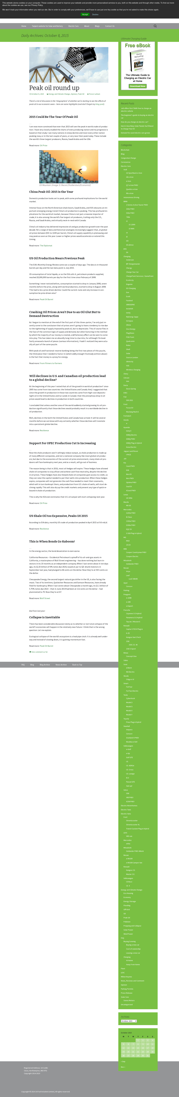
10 (148, 1044)
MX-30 (128, 505)
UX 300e (129, 498)
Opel (125, 583)
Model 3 (129, 702)
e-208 (128, 602)
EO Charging (131, 288)
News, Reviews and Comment (132, 981)
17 (148, 1048)
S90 (127, 793)
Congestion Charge (128, 158)
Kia (125, 463)
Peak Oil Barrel (46, 299)
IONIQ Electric (131, 435)
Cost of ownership (133, 949)
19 (123, 1052)
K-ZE (128, 633)
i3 (127, 221)
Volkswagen (128, 746)
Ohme (128, 325)
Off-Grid (127, 909)
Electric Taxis (126, 809)
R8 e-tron (129, 193)
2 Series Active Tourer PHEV (137, 205)
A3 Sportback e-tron (134, 173)
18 (152, 1048)
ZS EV (128, 545)
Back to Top (77, 664)
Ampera (129, 729)
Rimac (126, 653)
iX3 (127, 241)
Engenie (129, 284)
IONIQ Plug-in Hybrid (134, 443)
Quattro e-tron (132, 189)
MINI (125, 549)
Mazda (126, 502)
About (86, 26)
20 (128, 1052)
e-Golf (128, 749)
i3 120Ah (132, 224)
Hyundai (127, 427)
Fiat (125, 397)
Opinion (74, 94)
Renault (126, 625)
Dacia (126, 385)
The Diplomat (46, 245)
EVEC (125, 393)
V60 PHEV (129, 797)
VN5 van (129, 836)
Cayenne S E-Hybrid (133, 613)
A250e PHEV (130, 513)
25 (152, 1052)
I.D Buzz (129, 881)
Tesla (126, 695)
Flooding (127, 905)
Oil (125, 913)
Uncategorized (127, 1004)
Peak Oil (81, 94)
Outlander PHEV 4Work (135, 851)
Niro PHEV (130, 478)
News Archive (61, 664)
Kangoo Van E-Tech (133, 637)
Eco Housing (128, 893)
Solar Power (128, 930)
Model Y (129, 714)
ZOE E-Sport (131, 649)
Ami (127, 381)
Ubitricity (129, 361)
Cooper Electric (132, 556)
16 (143, 1048)
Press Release (126, 993)
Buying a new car (132, 945)
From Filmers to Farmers (51, 363)
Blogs (97, 26)
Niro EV (129, 474)
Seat (125, 664)
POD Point (130, 337)
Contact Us (110, 26)
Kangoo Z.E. (130, 870)
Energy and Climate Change (59, 94)
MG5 (128, 541)
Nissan (126, 568)
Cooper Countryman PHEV (136, 552)
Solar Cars (125, 997)
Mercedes (128, 509)
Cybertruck (130, 698)
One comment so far (40, 652)
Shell (128, 349)
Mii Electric (130, 672)
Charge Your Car (132, 272)
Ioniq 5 (128, 431)
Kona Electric (131, 447)
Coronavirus (125, 162)
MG (125, 537)
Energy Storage (130, 901)
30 (143, 1055)
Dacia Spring (131, 388)
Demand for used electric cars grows (135, 133)
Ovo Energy (130, 329)
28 (133, 1055)
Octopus (129, 321)
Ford (125, 404)
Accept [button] (85, 14)
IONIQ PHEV (130, 439)
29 (138, 1055)
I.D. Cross (129, 769)
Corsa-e (129, 586)
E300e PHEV (130, 525)
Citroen (126, 378)
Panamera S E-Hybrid (134, 617)
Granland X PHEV (132, 738)
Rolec (128, 345)
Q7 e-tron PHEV (132, 185)
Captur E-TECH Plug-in (134, 629)
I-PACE (128, 454)
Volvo (126, 790)
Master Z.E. (130, 874)
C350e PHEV (130, 521)
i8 (127, 237)
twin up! (129, 786)
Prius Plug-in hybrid (133, 722)
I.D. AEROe (130, 765)
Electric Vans (126, 814)
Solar (128, 353)
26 (123, 1055)
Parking (126, 590)
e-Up (128, 753)
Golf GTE (129, 757)
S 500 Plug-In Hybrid (134, 533)
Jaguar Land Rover (131, 451)
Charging (127, 256)
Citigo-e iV (130, 679)
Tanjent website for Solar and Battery (47, 26)
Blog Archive (45, 664)
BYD (125, 249)
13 (128, 1048)
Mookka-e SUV (131, 742)
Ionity (128, 313)
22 (138, 1052)
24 (148, 1052)
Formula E (127, 416)
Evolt (128, 296)
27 (128, 1055)
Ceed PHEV (130, 466)
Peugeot (127, 594)
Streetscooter (132, 820)
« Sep (123, 1061)
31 (148, 1055)
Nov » (123, 1067)
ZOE (127, 641)
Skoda (126, 676)
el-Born (129, 668)
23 (143, 1052)
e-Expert (129, 606)
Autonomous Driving (131, 197)
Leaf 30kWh (133, 579)
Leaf (128, 575)
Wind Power (128, 934)
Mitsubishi (127, 560)
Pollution (127, 922)
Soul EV (129, 486)
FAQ (122, 938)
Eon (127, 292)
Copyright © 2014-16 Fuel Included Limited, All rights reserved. (45, 1091)
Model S (129, 706)
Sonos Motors (129, 1000)
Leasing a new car (133, 953)
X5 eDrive (130, 245)
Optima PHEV (131, 482)
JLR (125, 458)
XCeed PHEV (131, 490)
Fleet (123, 968)
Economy (127, 897)
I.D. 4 (128, 886)
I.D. (127, 761)
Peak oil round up (54, 88)
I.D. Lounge (130, 773)
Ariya (128, 571)
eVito (128, 843)
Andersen (130, 260)
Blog (122, 154)
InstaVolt (129, 308)
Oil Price (43, 145)
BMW (125, 201)
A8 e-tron (129, 177)
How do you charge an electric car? (134, 122)
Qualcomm (130, 341)
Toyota (126, 719)
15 (138, 1048)
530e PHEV (130, 213)
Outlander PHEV (132, 564)
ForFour (129, 687)
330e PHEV (130, 209)
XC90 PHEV (130, 801)
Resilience (44, 430)
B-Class (129, 517)
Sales (126, 660)
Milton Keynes (126, 976)
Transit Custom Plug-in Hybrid (137, 828)
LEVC (125, 833)
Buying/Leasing (130, 941)
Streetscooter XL (133, 824)
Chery (126, 374)
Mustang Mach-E (132, 412)
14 (133, 1048)
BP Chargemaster (133, 264)
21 (133, 1052)
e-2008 (128, 598)
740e (128, 217)
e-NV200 (129, 858)
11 (152, 1044)
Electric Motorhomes (129, 805)
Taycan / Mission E (133, 621)
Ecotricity (130, 280)
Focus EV (129, 408)
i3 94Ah (131, 228)
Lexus (126, 494)
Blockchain (125, 150)
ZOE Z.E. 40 (133, 645)
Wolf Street (45, 598)
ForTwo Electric (132, 691)
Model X (129, 710)
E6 (127, 252)
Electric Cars (73, 26)
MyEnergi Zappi (132, 317)
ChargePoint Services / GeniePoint (139, 276)
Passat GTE (130, 782)
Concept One (131, 656)
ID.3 (127, 778)
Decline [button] (95, 14)
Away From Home (133, 964)
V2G (127, 365)
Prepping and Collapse (132, 926)
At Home (129, 960)
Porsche (127, 610)
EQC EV (129, 529)
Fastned (129, 300)
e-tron (128, 181)
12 (123, 1048)
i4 (127, 232)
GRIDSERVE (130, 304)
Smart (126, 683)
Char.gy (129, 268)
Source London (132, 357)
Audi (125, 169)
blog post (100, 104)
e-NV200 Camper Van (134, 862)
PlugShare (130, 333)
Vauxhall (127, 726)
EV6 (127, 470)
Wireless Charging (133, 369)
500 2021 (129, 400)
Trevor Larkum (94, 94)
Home (23, 26)
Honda (126, 420)
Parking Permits (127, 989)
